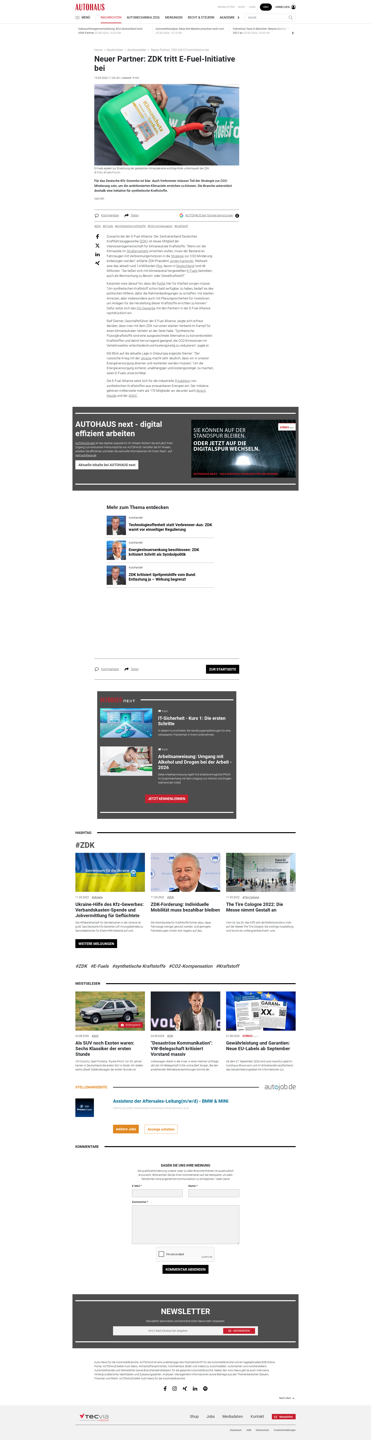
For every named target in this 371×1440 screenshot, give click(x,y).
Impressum (236, 1430)
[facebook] (165, 1388)
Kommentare (110, 215)
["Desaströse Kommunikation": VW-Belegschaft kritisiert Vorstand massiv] (185, 1011)
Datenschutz (262, 1430)
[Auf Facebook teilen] (97, 236)
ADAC (132, 396)
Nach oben (285, 1398)
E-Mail (136, 1185)
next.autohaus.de (85, 455)
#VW (170, 1035)
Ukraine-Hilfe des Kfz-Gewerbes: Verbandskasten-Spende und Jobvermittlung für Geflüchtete (109, 910)
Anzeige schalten (161, 1129)
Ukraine (146, 358)
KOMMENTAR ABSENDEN (186, 1269)
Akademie (227, 17)
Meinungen (173, 17)
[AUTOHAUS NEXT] (117, 699)
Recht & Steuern (201, 17)
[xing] (185, 1388)
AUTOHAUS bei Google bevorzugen (209, 215)
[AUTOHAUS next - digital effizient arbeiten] (243, 449)
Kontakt (257, 1416)
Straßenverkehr (138, 251)
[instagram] (174, 1388)
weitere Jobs (126, 1129)
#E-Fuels (99, 966)
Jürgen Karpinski (181, 261)
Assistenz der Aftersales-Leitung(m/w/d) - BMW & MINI (170, 1101)
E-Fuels (192, 271)
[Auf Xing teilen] (97, 262)
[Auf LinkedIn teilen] (97, 254)
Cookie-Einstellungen (285, 1430)
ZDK (143, 241)
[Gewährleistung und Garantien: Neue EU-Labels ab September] (261, 1011)
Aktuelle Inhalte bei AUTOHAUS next (106, 465)
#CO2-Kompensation (190, 966)
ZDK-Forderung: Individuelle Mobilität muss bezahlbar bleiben (185, 907)
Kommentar (139, 1201)
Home (98, 50)
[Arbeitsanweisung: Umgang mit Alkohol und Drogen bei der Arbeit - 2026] (126, 761)
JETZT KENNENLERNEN (166, 799)
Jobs (252, 6)
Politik (161, 283)
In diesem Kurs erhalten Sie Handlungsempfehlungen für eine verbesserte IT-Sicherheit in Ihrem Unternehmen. (194, 732)
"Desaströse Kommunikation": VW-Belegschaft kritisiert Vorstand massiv (182, 1048)
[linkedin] (195, 1388)
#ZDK (84, 845)
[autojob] (280, 1087)
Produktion (182, 381)
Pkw (159, 266)
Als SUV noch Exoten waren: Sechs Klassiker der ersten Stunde (104, 1048)
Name (192, 1185)
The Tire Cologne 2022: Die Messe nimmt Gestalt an (254, 907)
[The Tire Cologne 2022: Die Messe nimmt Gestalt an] (261, 872)
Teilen (135, 215)
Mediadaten (232, 1416)
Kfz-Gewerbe (146, 308)
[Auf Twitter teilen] (97, 245)
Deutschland (185, 266)
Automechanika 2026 (143, 17)
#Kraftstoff (227, 966)
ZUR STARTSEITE (222, 669)
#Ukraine (97, 897)
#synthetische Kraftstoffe (138, 966)
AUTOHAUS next (85, 443)
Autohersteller (136, 50)
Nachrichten (111, 17)
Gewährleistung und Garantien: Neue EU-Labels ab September (258, 1045)
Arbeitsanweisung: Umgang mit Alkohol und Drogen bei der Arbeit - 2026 (195, 762)
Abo (266, 6)
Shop (241, 6)
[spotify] (205, 1388)
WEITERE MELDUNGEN (96, 944)
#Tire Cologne (251, 897)
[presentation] (293, 33)
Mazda (111, 396)
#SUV (95, 1035)
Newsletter (226, 6)
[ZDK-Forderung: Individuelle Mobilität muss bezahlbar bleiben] (185, 872)
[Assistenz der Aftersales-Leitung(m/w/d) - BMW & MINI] (84, 1107)
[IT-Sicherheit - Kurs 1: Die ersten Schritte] (126, 723)
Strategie (177, 256)
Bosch (201, 391)
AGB (249, 1430)
